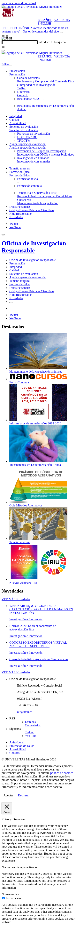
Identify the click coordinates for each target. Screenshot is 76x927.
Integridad (15, 116)
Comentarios (33, 725)
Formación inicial (28, 178)
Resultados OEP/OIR (30, 98)
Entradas (30, 721)
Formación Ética (19, 172)
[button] (17, 74)
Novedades (16, 217)
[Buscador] (61, 32)
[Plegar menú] (10, 65)
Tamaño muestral (19, 168)
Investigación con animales (33, 161)
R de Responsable (20, 213)
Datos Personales (19, 206)
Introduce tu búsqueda (52, 42)
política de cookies (61, 773)
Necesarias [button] (9, 867)
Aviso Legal (16, 742)
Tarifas (21, 88)
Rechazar (23, 795)
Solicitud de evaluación (23, 126)
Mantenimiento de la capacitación (37, 203)
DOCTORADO (27, 137)
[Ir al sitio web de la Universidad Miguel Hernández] (32, 6)
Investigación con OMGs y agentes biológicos (45, 154)
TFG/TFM (23, 140)
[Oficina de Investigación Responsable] (8, 16)
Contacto (22, 95)
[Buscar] (3, 47)
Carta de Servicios (28, 78)
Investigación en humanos (33, 158)
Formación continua (29, 185)
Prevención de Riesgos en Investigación (41, 151)
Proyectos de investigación (33, 133)
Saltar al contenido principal (19, 3)
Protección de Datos (21, 745)
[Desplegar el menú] (7, 36)
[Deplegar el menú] (10, 302)
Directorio (23, 91)
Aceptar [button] (8, 795)
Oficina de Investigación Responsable (34, 247)
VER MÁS (16, 599)
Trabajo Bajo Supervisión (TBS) (37, 192)
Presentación (17, 71)
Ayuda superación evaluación (27, 144)
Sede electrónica (17, 28)
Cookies (14, 752)
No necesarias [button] (10, 894)
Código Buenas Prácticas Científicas (31, 210)
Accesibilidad (17, 123)
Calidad (14, 119)
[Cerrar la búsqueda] (3, 50)
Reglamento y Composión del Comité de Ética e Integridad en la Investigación (45, 83)
